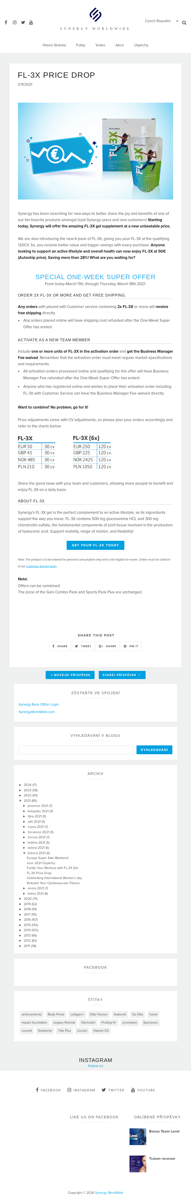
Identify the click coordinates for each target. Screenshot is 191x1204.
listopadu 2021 (39, 811)
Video (100, 45)
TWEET (85, 646)
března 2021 (37, 853)
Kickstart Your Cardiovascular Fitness (53, 883)
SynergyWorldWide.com (37, 712)
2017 (27, 915)
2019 (28, 904)
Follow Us (95, 1066)
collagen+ (77, 1014)
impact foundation (34, 1023)
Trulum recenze (162, 1158)
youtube (146, 1090)
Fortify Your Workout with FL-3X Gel (52, 868)
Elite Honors (99, 1014)
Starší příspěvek (120, 675)
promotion (130, 1023)
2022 (28, 795)
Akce (120, 45)
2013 (28, 935)
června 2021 (37, 837)
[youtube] (32, 21)
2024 (28, 785)
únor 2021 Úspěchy (41, 863)
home (153, 1014)
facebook (51, 1090)
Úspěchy (141, 45)
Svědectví (45, 1031)
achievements (32, 1014)
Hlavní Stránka (54, 45)
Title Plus (64, 1031)
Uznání (82, 1031)
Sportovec (150, 1023)
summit (27, 1031)
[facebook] (8, 21)
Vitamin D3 (101, 1031)
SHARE (62, 646)
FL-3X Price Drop (39, 873)
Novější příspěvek (72, 675)
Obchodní (88, 1023)
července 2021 (39, 832)
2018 (28, 909)
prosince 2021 (38, 806)
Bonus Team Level (164, 1131)
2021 (28, 801)
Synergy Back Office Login (38, 704)
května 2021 (37, 843)
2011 (27, 946)
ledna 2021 (36, 894)
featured (120, 1014)
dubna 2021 (37, 848)
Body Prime (56, 1014)
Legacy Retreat (64, 1023)
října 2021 (35, 816)
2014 (28, 930)
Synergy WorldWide (109, 1193)
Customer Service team (41, 566)
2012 (28, 941)
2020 (28, 899)
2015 (28, 925)
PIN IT (133, 646)
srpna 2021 (36, 827)
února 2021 (36, 888)
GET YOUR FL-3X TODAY (95, 545)
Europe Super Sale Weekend (47, 858)
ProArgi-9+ (108, 1023)
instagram (84, 1090)
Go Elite (137, 1014)
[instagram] (16, 21)
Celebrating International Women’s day (54, 878)
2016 (28, 920)
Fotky (80, 45)
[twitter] (24, 21)
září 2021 (35, 822)
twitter (116, 1090)
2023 (28, 790)
